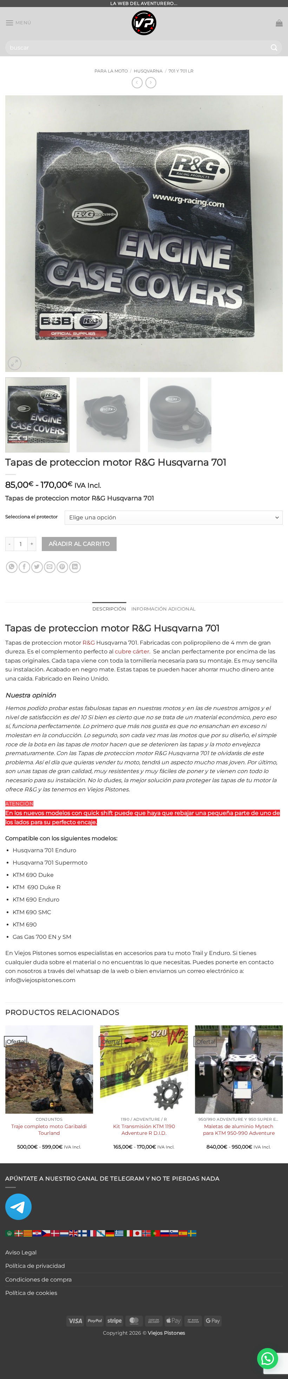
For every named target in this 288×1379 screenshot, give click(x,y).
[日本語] (137, 1232)
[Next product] (137, 82)
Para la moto (111, 71)
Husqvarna (148, 71)
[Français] (92, 1232)
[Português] (156, 1232)
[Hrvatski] (37, 1232)
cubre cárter (132, 651)
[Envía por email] (49, 567)
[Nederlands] (64, 1232)
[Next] (268, 233)
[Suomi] (82, 1232)
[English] (73, 1232)
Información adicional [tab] (163, 609)
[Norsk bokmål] (146, 1232)
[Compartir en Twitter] (37, 567)
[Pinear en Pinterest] (62, 567)
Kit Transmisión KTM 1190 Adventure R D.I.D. (144, 1129)
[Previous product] (150, 82)
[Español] (183, 1232)
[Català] (28, 1232)
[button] (18, 22)
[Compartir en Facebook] (24, 567)
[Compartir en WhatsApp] (12, 567)
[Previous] (19, 233)
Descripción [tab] (109, 609)
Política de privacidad (35, 1266)
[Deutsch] (110, 1232)
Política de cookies (31, 1293)
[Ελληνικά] (119, 1232)
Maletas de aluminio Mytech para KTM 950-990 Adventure (239, 1129)
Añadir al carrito (79, 543)
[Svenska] (192, 1232)
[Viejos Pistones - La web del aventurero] (144, 23)
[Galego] (101, 1232)
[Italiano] (128, 1232)
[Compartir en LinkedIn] (75, 567)
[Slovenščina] (174, 1232)
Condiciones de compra (38, 1279)
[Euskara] (19, 1232)
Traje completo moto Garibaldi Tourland (49, 1129)
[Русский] (165, 1232)
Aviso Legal (21, 1252)
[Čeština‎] (46, 1232)
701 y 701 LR (181, 71)
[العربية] (9, 1232)
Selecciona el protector (31, 516)
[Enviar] (274, 47)
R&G (89, 642)
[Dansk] (55, 1232)
